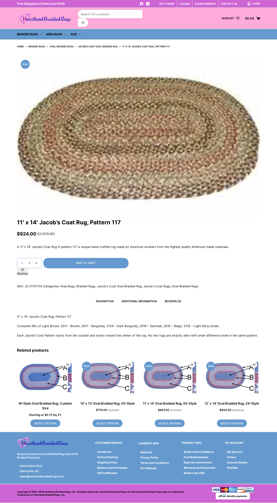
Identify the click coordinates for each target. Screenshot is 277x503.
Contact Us (104, 451)
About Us (146, 452)
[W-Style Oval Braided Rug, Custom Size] (45, 377)
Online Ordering (107, 457)
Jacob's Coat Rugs (156, 286)
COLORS (184, 3)
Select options (45, 423)
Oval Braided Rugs (185, 286)
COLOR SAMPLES (205, 3)
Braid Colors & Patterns (199, 451)
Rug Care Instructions (198, 462)
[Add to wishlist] (68, 365)
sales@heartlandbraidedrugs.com (41, 476)
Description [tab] (105, 301)
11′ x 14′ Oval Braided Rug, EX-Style (170, 403)
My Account (235, 451)
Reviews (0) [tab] (173, 301)
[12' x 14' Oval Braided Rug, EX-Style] (232, 377)
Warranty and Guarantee (199, 467)
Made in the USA (194, 473)
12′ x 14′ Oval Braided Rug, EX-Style (232, 403)
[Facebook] (141, 3)
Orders (231, 457)
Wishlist (232, 467)
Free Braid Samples (196, 457)
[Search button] (83, 22)
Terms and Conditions (154, 462)
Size (74, 34)
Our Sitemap (148, 468)
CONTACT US (229, 3)
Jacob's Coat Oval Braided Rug (119, 286)
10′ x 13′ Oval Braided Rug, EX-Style (107, 403)
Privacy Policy (149, 457)
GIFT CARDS (166, 3)
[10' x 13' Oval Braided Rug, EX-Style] (107, 377)
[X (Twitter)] (147, 3)
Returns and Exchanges (112, 467)
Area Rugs (54, 34)
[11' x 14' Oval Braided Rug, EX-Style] (169, 377)
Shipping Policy (107, 462)
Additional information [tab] (139, 301)
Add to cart (86, 263)
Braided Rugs (27, 34)
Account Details (237, 462)
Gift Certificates (107, 473)
